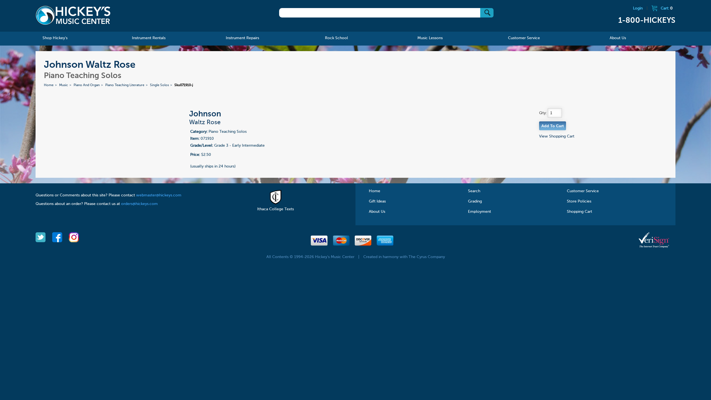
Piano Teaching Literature (124, 85)
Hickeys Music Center (73, 15)
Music (63, 85)
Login (638, 8)
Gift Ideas (377, 201)
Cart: (667, 8)
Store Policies (579, 201)
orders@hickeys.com (139, 204)
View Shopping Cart (556, 136)
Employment (479, 212)
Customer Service (583, 191)
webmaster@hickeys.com (158, 195)
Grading (475, 201)
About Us (377, 212)
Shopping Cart (579, 212)
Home (49, 85)
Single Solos (159, 85)
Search (474, 191)
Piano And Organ (87, 85)
